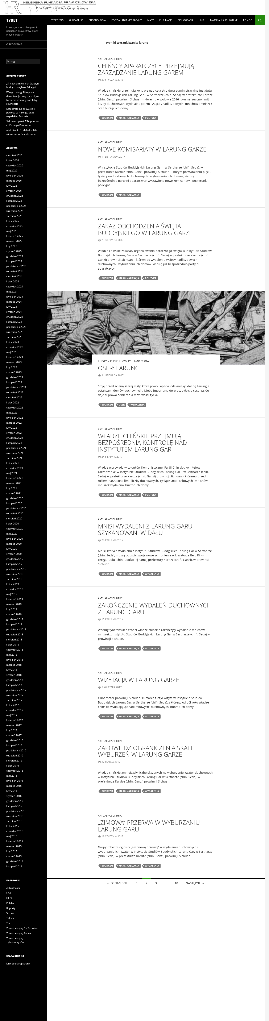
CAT (8, 893)
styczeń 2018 (14, 675)
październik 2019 (16, 569)
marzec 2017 (14, 725)
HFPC (119, 59)
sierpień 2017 (14, 700)
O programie (14, 44)
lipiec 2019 (12, 584)
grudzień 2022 (14, 377)
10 (176, 883)
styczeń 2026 (14, 190)
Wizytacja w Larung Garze (138, 680)
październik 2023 (16, 327)
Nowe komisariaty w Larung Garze (152, 149)
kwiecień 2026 (14, 175)
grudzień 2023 (14, 317)
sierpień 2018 (14, 639)
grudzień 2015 (14, 801)
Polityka (150, 117)
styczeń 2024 (14, 312)
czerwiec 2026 (14, 165)
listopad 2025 (14, 201)
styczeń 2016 (14, 796)
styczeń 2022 (14, 433)
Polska (10, 903)
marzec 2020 (14, 543)
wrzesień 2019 (14, 574)
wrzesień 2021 (14, 453)
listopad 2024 (14, 261)
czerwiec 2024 (14, 286)
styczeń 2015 (14, 856)
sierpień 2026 (14, 155)
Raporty (10, 908)
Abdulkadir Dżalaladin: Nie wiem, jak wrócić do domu (21, 132)
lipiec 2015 (12, 826)
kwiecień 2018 (14, 659)
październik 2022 (16, 387)
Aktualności (106, 59)
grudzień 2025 (14, 196)
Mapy (150, 20)
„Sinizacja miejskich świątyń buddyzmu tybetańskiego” (22, 85)
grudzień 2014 (14, 861)
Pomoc (247, 20)
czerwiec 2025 (14, 226)
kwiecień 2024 (14, 296)
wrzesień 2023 (14, 332)
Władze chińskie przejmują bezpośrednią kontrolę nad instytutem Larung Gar (142, 442)
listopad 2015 (14, 806)
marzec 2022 (14, 422)
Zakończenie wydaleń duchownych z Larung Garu (154, 608)
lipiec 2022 (12, 402)
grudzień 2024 (14, 256)
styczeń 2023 (14, 372)
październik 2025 (16, 206)
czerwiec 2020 (14, 528)
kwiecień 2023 (14, 357)
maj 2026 (11, 170)
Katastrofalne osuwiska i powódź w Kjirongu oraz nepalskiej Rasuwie (20, 112)
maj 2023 (11, 352)
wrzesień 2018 (14, 634)
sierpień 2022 (14, 397)
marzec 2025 (14, 241)
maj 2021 (11, 473)
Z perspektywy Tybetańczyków (128, 361)
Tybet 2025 (57, 20)
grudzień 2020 (14, 498)
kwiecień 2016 (14, 781)
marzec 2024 (14, 301)
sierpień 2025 (14, 216)
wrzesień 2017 (14, 695)
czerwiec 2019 (14, 589)
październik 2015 (16, 811)
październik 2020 (16, 508)
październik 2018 (16, 629)
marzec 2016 (14, 786)
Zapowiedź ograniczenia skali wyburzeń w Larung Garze (145, 751)
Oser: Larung (119, 368)
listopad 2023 (14, 322)
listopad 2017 (14, 685)
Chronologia (97, 20)
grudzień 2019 (14, 559)
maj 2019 (11, 594)
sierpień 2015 (14, 821)
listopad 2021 (14, 443)
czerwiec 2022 (14, 407)
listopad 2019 (14, 564)
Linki (201, 20)
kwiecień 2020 (14, 538)
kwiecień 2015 (14, 841)
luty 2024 (11, 306)
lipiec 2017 (12, 705)
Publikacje (165, 20)
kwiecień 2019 (14, 599)
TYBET (11, 20)
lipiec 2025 (12, 221)
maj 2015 (11, 836)
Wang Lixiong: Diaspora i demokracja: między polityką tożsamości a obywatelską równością (23, 98)
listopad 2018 (14, 624)
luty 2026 (11, 185)
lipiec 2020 (12, 523)
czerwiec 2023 (14, 347)
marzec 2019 (14, 604)
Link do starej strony (18, 963)
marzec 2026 (14, 180)
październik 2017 (16, 690)
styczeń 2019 (14, 614)
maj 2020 (11, 533)
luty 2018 (11, 670)
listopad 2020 (14, 503)
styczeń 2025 (14, 251)
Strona (10, 913)
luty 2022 (11, 427)
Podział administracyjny (126, 20)
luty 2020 (11, 549)
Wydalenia (138, 404)
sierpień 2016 (14, 760)
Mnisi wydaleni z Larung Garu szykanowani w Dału (145, 529)
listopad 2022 (14, 382)
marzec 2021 (14, 483)
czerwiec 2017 (14, 710)
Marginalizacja (129, 117)
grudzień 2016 (14, 740)
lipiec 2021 (12, 463)
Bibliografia (185, 20)
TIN (8, 923)
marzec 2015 (14, 846)
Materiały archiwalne (223, 20)
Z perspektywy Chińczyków (21, 928)
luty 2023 (11, 367)
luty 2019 (11, 609)
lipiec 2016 (12, 765)
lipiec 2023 (12, 342)
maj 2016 (11, 775)
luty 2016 (11, 791)
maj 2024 (11, 291)
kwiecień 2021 (14, 478)
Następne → (195, 883)
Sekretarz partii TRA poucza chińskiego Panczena (22, 123)
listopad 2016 (14, 745)
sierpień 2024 (14, 276)
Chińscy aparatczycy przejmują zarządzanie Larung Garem (146, 69)
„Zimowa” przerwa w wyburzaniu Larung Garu (149, 825)
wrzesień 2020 (14, 513)
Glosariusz (76, 20)
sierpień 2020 (14, 518)
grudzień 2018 (14, 619)
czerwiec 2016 (14, 770)
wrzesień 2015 (14, 816)
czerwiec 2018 (14, 649)
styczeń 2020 (14, 554)
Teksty (102, 361)
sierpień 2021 (14, 458)
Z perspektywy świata (18, 933)
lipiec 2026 (12, 160)
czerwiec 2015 (14, 831)
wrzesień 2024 (14, 271)
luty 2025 (11, 246)
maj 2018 (11, 654)
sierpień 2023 (14, 337)
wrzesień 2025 (14, 211)
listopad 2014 (14, 866)
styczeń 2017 (14, 735)
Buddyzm (107, 117)
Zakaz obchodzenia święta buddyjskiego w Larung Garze (145, 229)
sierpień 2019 (14, 579)
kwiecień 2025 (14, 236)
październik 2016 (16, 750)
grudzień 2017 (14, 680)
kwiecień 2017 (14, 720)
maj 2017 (11, 715)
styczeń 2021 (14, 493)
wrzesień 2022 (14, 392)
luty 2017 (11, 730)
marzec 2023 (14, 362)
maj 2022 (11, 412)
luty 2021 (11, 488)
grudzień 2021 (14, 438)
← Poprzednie (117, 883)
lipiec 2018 (12, 644)
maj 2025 (11, 231)
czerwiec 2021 (14, 468)
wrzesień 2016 (14, 755)
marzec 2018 (14, 665)
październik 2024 (16, 266)
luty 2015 (11, 851)
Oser (122, 404)
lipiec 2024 (12, 281)
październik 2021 (16, 448)
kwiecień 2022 (14, 417)
